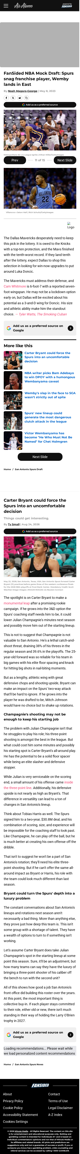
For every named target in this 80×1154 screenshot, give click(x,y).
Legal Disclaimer (60, 1108)
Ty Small (14, 524)
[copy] (26, 97)
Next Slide (65, 160)
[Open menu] (6, 5)
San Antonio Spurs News (29, 1064)
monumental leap (17, 603)
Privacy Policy (13, 1101)
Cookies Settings (15, 1122)
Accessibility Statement (20, 1115)
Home (7, 469)
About (7, 1094)
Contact (54, 1094)
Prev (15, 160)
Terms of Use (58, 1101)
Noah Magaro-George (22, 91)
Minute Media (21, 1131)
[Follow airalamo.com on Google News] (70, 328)
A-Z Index (55, 1115)
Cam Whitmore (15, 286)
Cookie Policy (13, 1108)
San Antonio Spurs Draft (29, 469)
